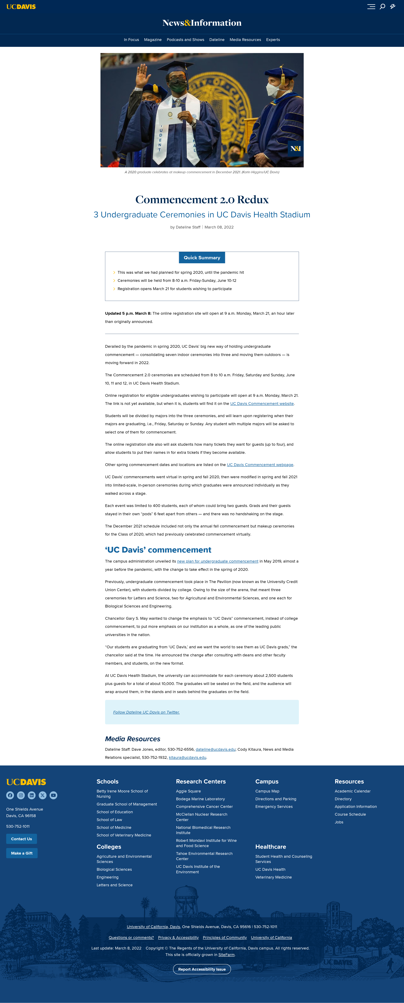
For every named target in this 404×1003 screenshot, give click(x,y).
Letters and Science (115, 885)
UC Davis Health (270, 869)
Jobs (339, 822)
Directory (343, 799)
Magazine (153, 39)
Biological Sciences (114, 869)
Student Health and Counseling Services (283, 858)
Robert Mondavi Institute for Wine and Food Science (206, 843)
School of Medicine (114, 827)
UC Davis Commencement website (262, 403)
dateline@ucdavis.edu (215, 749)
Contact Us (21, 839)
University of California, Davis (153, 926)
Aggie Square (188, 791)
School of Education (115, 812)
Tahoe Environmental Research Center (204, 856)
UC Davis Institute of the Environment (198, 869)
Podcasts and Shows (185, 39)
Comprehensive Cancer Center (204, 806)
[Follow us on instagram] (21, 795)
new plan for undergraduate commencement (217, 561)
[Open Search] (382, 7)
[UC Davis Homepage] (21, 6)
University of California (271, 937)
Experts (273, 39)
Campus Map (267, 791)
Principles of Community (225, 937)
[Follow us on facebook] (10, 795)
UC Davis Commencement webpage (260, 464)
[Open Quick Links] (393, 7)
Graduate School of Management (127, 804)
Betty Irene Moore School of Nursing (122, 793)
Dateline (217, 39)
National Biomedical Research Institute (203, 829)
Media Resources (245, 39)
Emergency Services (274, 806)
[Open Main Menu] (371, 7)
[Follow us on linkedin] (32, 795)
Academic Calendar (353, 791)
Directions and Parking (275, 799)
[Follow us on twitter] (43, 795)
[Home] (26, 781)
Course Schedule (350, 814)
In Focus (131, 39)
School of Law (109, 819)
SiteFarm (226, 954)
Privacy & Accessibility (178, 937)
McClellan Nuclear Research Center (201, 816)
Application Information (356, 806)
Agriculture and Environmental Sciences (124, 858)
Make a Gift (22, 853)
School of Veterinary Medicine (124, 835)
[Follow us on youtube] (53, 795)
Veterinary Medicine (273, 877)
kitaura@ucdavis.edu (187, 757)
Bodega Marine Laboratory (200, 799)
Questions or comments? (131, 937)
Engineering (108, 877)
